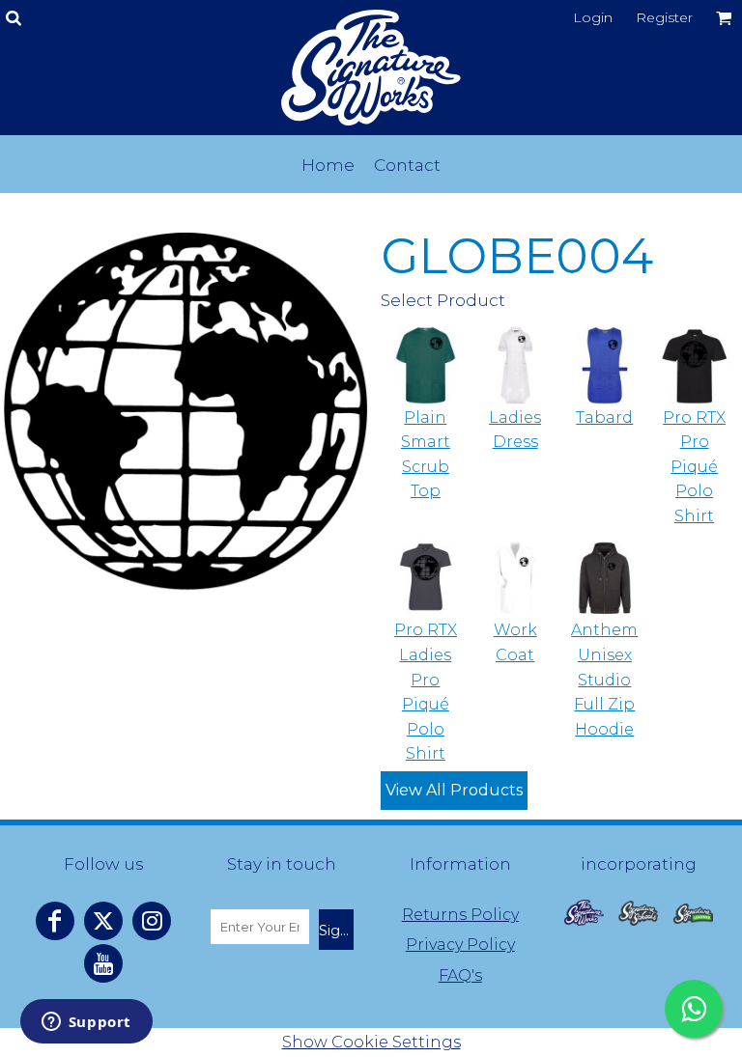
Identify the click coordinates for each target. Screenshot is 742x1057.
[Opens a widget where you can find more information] (86, 1023)
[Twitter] (103, 921)
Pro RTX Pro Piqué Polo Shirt (694, 466)
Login (593, 17)
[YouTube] (103, 963)
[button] (584, 913)
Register (664, 17)
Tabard (604, 417)
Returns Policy (460, 914)
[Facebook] (55, 921)
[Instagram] (151, 921)
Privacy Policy (460, 944)
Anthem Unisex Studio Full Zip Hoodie (604, 679)
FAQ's (460, 975)
